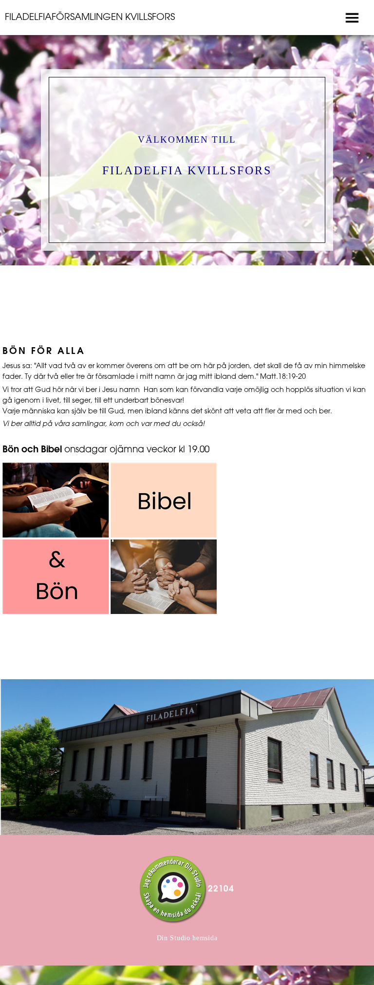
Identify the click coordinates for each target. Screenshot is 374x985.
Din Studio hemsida (187, 938)
